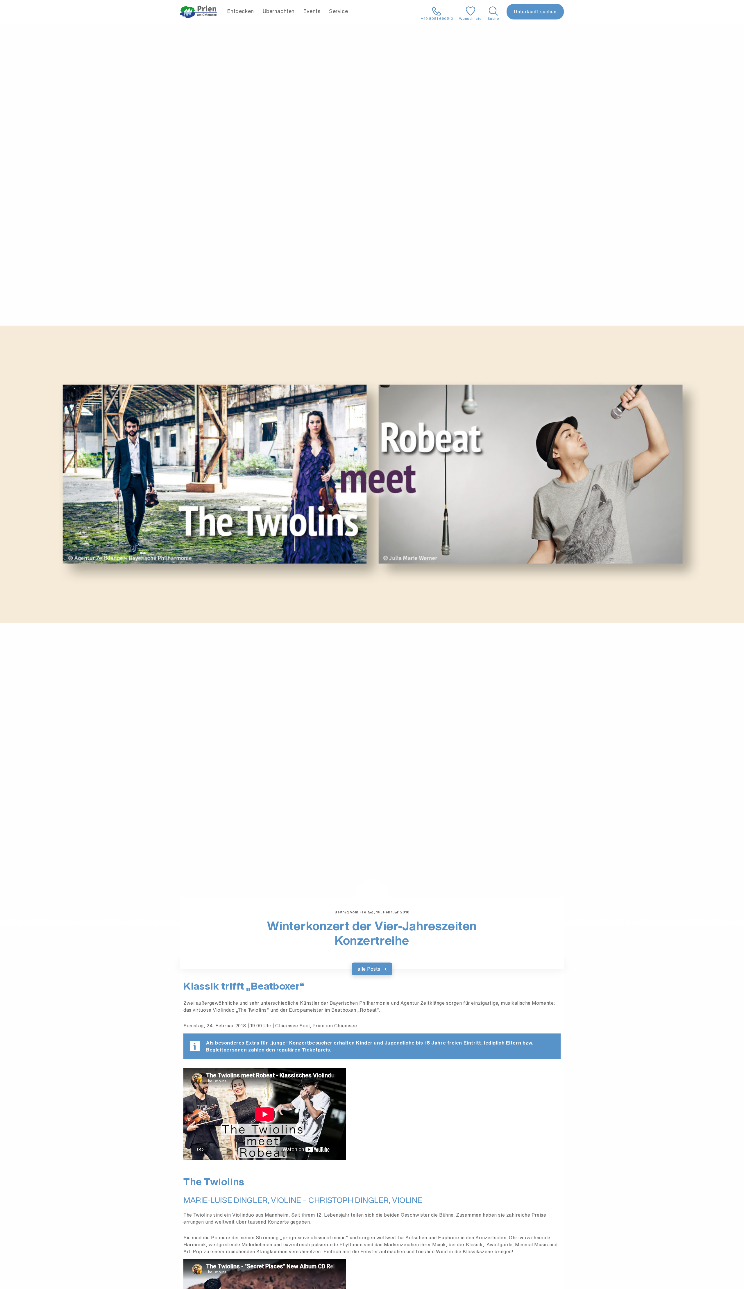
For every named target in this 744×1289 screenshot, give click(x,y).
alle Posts (369, 968)
